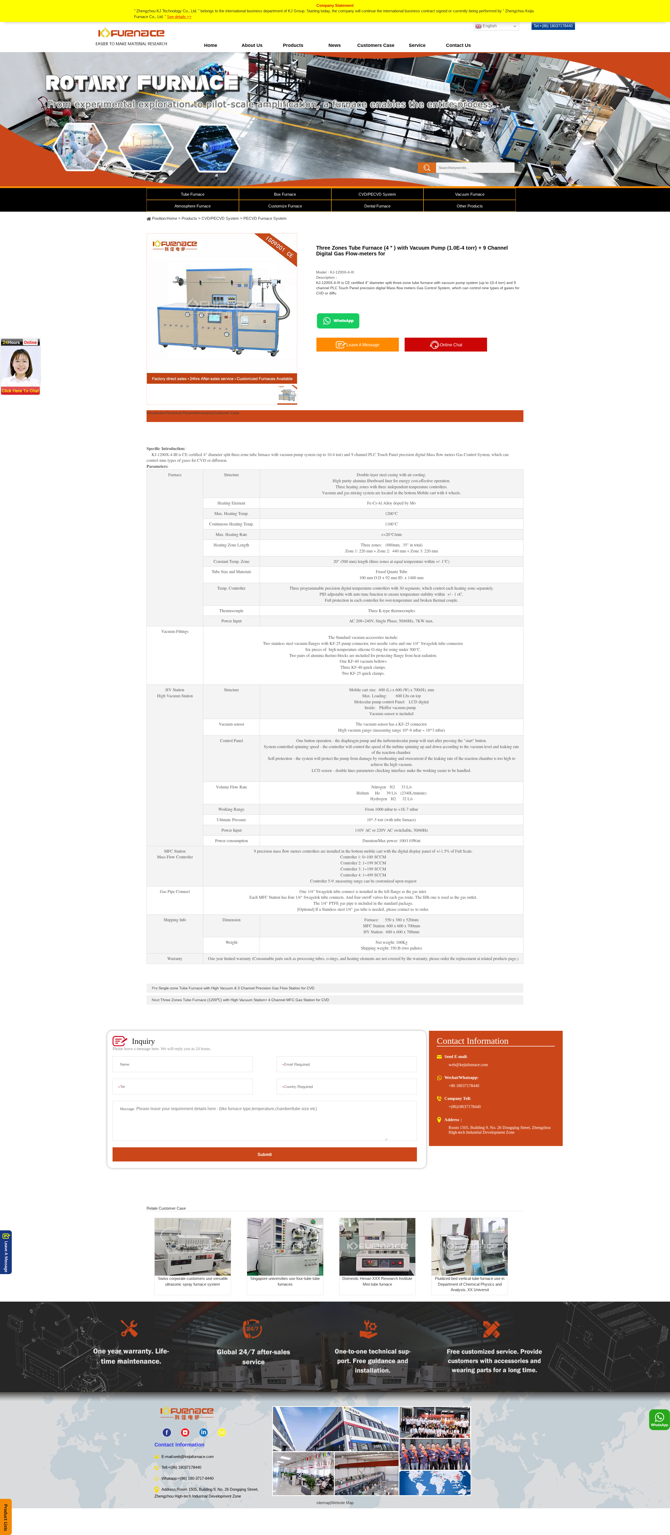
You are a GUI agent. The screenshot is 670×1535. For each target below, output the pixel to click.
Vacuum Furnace (469, 194)
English (489, 26)
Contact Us (458, 45)
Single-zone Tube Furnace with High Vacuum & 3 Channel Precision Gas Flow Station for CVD (236, 988)
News (334, 45)
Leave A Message (363, 345)
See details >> (179, 16)
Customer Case (226, 413)
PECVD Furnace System (265, 218)
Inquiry (207, 413)
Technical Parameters (184, 413)
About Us (252, 45)
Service (417, 45)
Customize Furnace (285, 206)
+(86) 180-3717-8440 (196, 1478)
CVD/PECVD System (377, 194)
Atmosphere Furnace (193, 206)
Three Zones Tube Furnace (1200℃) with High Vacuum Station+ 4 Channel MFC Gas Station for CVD (244, 1000)
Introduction (156, 413)
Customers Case (375, 45)
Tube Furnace (192, 194)
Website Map (342, 1502)
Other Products (470, 206)
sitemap (323, 1502)
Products (293, 45)
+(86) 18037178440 (184, 1467)
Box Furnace (285, 194)
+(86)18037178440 (465, 1106)
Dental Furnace (377, 206)
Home (210, 45)
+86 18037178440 (464, 1085)
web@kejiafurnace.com (468, 1064)
